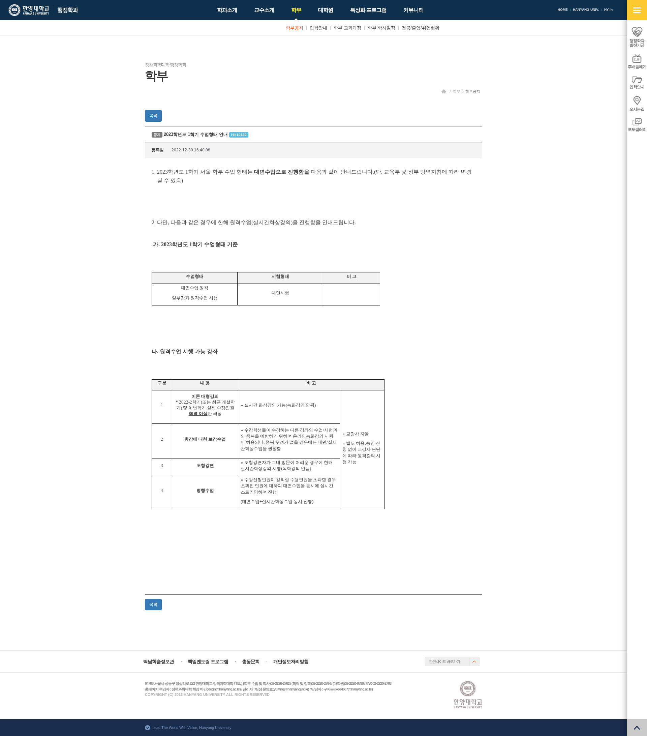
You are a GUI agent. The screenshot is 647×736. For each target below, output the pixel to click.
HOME (563, 9)
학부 (456, 91)
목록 (153, 115)
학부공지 (472, 91)
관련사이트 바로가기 (444, 661)
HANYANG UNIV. (586, 9)
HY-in (608, 9)
